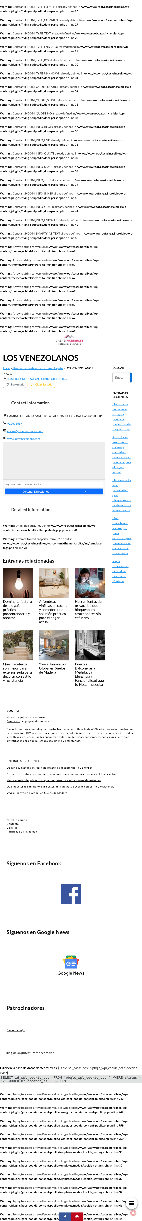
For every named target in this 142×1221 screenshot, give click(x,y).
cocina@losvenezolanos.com (25, 431)
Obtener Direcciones (36, 491)
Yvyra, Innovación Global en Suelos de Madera (120, 571)
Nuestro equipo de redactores (26, 717)
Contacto (13, 823)
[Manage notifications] (133, 1213)
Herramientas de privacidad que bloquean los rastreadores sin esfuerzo (54, 780)
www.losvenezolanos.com (23, 438)
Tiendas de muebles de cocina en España (37, 368)
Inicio (6, 368)
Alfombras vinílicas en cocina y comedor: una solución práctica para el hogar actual (62, 773)
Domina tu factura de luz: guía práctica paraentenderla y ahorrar (49, 767)
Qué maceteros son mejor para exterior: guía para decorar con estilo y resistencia (60, 786)
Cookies (12, 827)
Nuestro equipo (17, 819)
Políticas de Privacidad (22, 831)
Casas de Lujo (16, 1030)
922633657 (14, 423)
